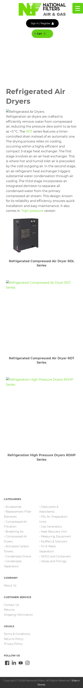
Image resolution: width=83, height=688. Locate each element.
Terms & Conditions (17, 634)
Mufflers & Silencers (54, 541)
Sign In (35, 23)
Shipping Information (18, 614)
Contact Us (11, 605)
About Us (10, 585)
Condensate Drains (18, 556)
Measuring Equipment (56, 536)
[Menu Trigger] (77, 8)
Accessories (13, 507)
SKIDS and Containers (56, 556)
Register (45, 23)
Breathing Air (15, 531)
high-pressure (32, 211)
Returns (9, 609)
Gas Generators (51, 526)
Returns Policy (13, 639)
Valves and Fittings (53, 561)
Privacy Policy (13, 644)
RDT (29, 131)
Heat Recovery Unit (54, 531)
